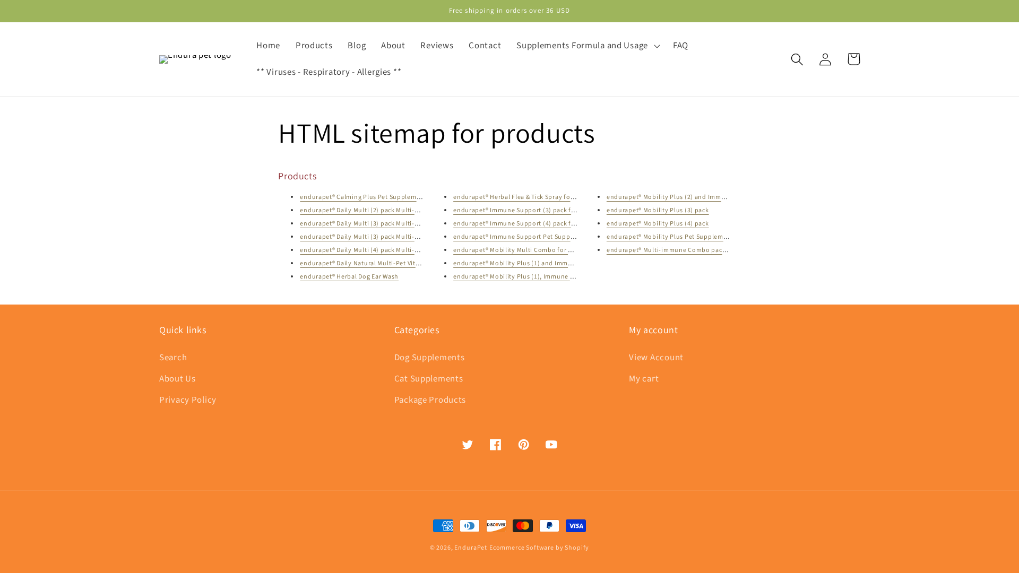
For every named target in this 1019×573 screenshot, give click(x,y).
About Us (177, 378)
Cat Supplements (428, 378)
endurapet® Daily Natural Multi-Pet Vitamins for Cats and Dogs (394, 263)
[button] (587, 46)
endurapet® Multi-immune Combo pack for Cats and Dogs (693, 250)
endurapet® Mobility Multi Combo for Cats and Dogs (531, 250)
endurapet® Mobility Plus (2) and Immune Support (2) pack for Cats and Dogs (723, 197)
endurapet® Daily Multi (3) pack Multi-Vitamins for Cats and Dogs (397, 236)
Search (173, 357)
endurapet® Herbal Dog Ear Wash (349, 276)
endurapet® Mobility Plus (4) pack (658, 223)
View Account (656, 357)
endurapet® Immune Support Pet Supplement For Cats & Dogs (546, 236)
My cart (644, 378)
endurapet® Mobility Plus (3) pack (658, 210)
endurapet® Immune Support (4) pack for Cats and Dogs (537, 223)
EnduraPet (470, 547)
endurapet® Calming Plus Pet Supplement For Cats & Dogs (387, 197)
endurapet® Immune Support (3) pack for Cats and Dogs (537, 210)
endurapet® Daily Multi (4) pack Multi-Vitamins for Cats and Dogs (397, 250)
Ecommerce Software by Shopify (539, 547)
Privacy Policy (188, 400)
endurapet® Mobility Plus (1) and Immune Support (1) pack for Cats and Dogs (569, 263)
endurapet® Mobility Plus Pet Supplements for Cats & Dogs (695, 236)
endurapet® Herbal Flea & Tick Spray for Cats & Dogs (531, 197)
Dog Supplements (429, 357)
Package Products (430, 400)
